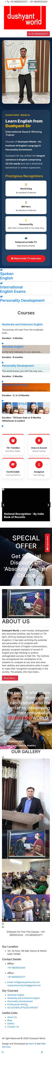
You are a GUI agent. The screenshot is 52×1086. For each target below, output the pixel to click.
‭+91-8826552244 (16, 1003)
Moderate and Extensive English (22, 324)
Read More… (10, 678)
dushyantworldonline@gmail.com (24, 1021)
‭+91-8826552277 (16, 1012)
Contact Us (13, 1062)
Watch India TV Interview (27, 258)
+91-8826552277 (39, 33)
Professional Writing (15, 384)
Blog (9, 1055)
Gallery (10, 1059)
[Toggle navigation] (6, 33)
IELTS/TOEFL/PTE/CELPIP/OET (21, 403)
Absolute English (12, 346)
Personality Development (18, 365)
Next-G (32, 1079)
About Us (12, 1052)
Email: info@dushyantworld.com (23, 1017)
